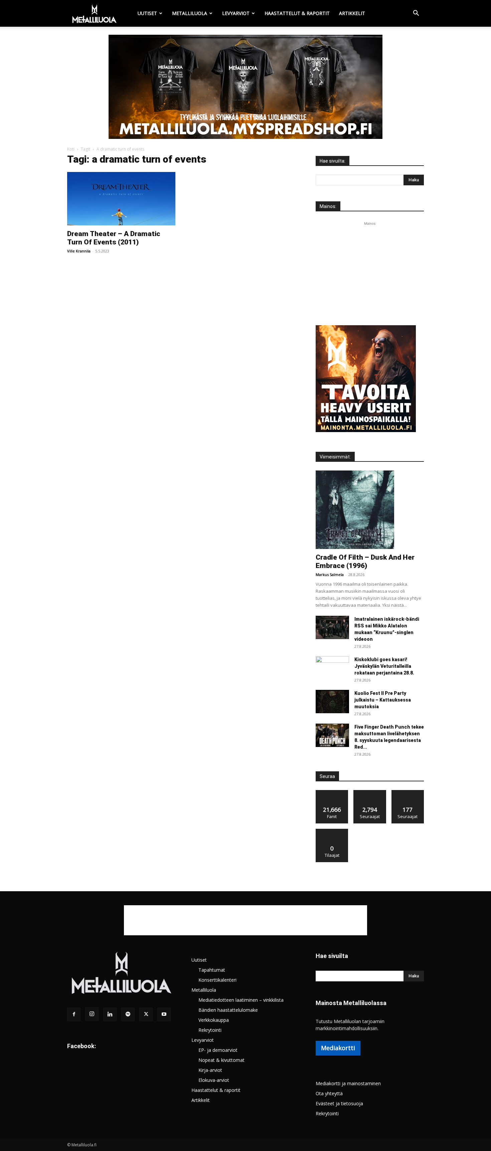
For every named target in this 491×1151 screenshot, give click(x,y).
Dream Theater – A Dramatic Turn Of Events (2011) (113, 238)
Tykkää (332, 792)
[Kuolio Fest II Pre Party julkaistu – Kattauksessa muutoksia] (332, 701)
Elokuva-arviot (213, 1080)
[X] (146, 1014)
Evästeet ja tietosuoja (339, 1103)
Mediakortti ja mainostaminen (348, 1083)
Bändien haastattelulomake (228, 1010)
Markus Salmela (330, 574)
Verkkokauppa (213, 1020)
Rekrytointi (209, 1030)
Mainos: (328, 206)
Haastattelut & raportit (297, 13)
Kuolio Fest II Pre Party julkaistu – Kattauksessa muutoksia (382, 700)
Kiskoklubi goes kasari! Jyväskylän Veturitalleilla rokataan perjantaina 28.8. (384, 666)
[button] (416, 14)
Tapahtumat (211, 970)
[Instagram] (92, 1014)
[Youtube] (164, 1014)
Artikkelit (352, 13)
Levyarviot (236, 13)
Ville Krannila (79, 250)
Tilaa (332, 831)
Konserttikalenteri (217, 980)
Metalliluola (189, 13)
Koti (70, 149)
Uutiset (147, 13)
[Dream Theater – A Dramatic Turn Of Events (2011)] (121, 198)
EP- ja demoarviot (217, 1050)
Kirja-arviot (210, 1070)
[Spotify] (128, 1014)
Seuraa (370, 792)
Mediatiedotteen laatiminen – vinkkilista (241, 1000)
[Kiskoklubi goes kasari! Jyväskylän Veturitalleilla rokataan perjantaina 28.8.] (332, 668)
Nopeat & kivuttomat (221, 1060)
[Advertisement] (370, 269)
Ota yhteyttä (329, 1093)
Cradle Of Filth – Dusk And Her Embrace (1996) (365, 561)
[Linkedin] (110, 1014)
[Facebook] (73, 1014)
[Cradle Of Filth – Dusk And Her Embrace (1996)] (370, 509)
